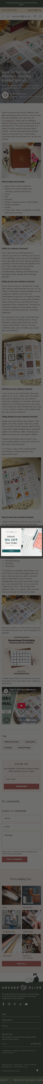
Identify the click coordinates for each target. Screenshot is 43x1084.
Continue (11, 550)
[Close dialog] (40, 529)
